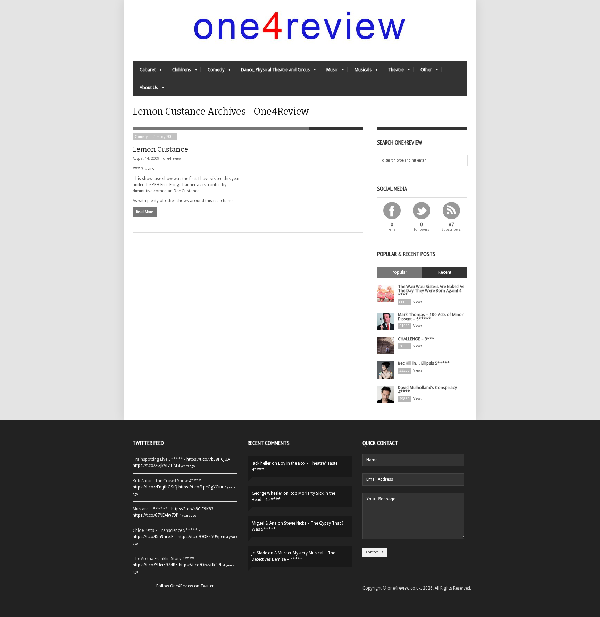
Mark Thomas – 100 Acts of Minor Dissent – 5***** (431, 316)
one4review (172, 159)
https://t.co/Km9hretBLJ (155, 536)
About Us (145, 89)
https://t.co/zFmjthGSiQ (155, 487)
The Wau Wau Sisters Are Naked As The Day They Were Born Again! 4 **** (431, 290)
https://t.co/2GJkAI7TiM (155, 465)
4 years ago (186, 466)
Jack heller (261, 463)
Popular (399, 272)
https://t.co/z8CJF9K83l (193, 509)
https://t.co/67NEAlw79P (155, 515)
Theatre (392, 71)
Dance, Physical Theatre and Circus (272, 71)
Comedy (212, 71)
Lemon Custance (160, 149)
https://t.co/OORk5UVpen (201, 536)
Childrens (178, 71)
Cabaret (144, 71)
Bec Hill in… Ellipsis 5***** (424, 363)
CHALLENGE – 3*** (416, 339)
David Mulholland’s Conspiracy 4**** (427, 389)
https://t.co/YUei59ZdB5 (155, 564)
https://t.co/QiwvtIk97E (200, 564)
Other (423, 71)
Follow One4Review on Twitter (185, 586)
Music (328, 71)
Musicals (360, 71)
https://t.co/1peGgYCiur (201, 487)
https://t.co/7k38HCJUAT (209, 459)
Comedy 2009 (163, 137)
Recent (444, 272)
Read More (144, 212)
